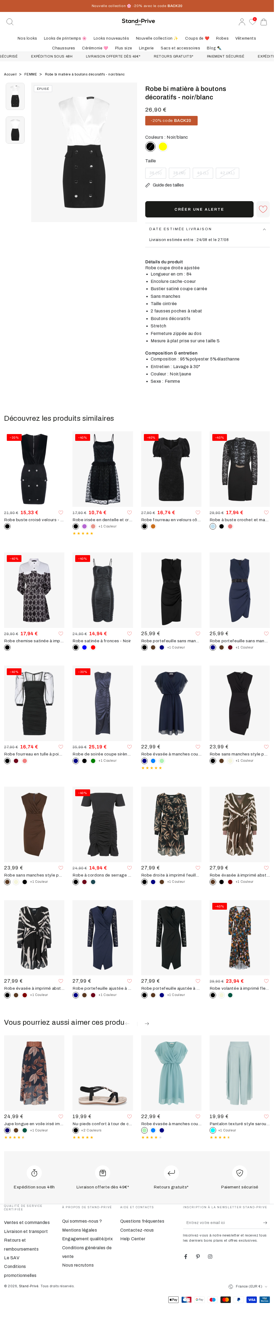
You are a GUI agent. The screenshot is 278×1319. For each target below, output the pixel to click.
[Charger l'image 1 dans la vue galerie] (15, 96)
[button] (10, 22)
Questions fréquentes (142, 1221)
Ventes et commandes (27, 1222)
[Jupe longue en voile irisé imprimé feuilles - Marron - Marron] (16, 1130)
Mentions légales (79, 1230)
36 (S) (157, 175)
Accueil (11, 74)
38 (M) (181, 175)
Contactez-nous (137, 1230)
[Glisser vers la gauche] (38, 159)
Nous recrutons (78, 1265)
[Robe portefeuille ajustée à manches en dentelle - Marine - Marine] (162, 995)
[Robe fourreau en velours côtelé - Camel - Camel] (153, 526)
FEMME (31, 74)
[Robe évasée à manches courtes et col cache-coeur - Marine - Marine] (162, 1130)
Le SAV (12, 1257)
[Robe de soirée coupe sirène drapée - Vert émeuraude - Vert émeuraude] (93, 761)
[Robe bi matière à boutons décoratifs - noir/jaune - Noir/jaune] (163, 146)
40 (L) (205, 175)
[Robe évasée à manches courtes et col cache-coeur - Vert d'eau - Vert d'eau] (162, 761)
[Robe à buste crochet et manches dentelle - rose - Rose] (230, 526)
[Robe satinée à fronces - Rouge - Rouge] (93, 647)
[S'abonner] (266, 1223)
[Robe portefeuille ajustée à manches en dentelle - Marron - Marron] (84, 995)
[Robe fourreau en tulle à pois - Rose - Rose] (24, 761)
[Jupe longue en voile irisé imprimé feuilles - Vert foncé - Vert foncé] (24, 1130)
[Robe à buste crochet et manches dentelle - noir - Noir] (221, 526)
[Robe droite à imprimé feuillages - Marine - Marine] (153, 882)
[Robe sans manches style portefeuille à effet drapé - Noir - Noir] (24, 882)
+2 (91, 1130)
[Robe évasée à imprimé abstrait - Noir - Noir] (221, 882)
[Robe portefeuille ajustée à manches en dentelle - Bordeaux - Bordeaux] (93, 995)
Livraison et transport (26, 1231)
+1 (107, 526)
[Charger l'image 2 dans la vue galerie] (15, 130)
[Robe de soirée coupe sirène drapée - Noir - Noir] (84, 761)
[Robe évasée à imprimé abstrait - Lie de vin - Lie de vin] (230, 882)
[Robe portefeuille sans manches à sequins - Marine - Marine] (162, 647)
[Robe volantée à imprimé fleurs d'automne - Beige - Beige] (221, 995)
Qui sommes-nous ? (82, 1221)
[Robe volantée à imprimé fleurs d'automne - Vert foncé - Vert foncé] (230, 995)
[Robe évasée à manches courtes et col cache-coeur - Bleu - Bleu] (153, 761)
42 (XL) (229, 175)
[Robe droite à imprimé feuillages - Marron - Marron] (162, 882)
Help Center (133, 1238)
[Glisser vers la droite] (130, 159)
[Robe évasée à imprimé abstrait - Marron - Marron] (16, 995)
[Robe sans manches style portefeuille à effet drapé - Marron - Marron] (221, 761)
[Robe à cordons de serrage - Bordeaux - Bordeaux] (84, 882)
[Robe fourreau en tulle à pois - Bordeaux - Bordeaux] (16, 761)
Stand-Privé (29, 1286)
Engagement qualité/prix (87, 1238)
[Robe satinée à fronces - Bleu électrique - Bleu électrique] (84, 647)
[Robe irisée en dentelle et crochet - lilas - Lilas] (84, 526)
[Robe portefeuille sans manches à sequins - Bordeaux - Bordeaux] (230, 647)
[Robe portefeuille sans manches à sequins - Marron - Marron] (153, 647)
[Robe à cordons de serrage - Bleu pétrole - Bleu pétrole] (93, 882)
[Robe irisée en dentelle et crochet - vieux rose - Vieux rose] (93, 526)
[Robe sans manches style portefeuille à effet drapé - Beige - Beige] (230, 761)
